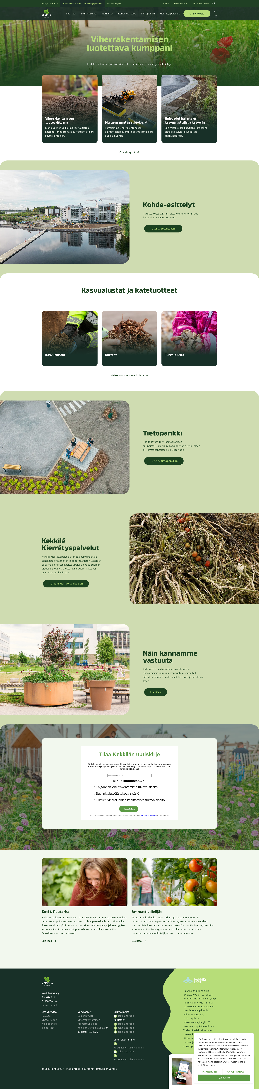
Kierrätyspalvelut (170, 13)
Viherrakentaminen (89, 1019)
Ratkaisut (107, 13)
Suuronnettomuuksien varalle (99, 1068)
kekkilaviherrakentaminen (129, 1047)
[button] (213, 3)
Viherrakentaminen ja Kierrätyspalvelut (82, 3)
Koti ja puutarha (50, 3)
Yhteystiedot (49, 1019)
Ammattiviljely (114, 3)
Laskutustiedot (50, 1005)
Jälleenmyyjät (85, 1015)
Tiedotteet (48, 1027)
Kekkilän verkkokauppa (91, 1027)
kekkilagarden (125, 1015)
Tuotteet (71, 13)
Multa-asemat (89, 13)
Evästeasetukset (209, 1071)
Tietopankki (148, 13)
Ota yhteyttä (197, 13)
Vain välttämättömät (235, 1071)
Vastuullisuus (180, 3)
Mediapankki (49, 1023)
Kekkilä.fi (52, 13)
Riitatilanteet (72, 1068)
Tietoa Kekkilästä (200, 3)
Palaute (46, 1015)
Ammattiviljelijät (87, 1023)
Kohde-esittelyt (127, 13)
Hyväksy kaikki (224, 1077)
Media (166, 3)
